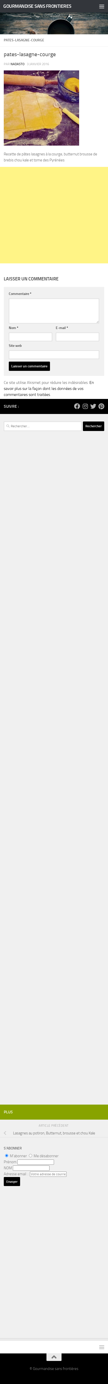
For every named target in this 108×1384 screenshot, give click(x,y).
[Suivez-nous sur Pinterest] (101, 406)
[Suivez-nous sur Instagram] (85, 406)
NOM (8, 1168)
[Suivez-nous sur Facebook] (77, 406)
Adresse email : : (17, 1174)
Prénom (10, 1162)
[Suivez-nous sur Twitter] (93, 406)
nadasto (18, 64)
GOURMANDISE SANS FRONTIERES (37, 6)
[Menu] (101, 6)
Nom (13, 328)
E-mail (62, 328)
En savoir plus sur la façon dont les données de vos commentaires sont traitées (49, 388)
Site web (15, 346)
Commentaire (20, 294)
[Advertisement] (54, 215)
